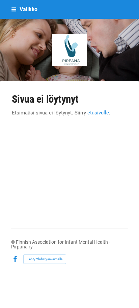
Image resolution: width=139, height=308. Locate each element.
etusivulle (98, 113)
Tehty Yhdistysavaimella (44, 259)
